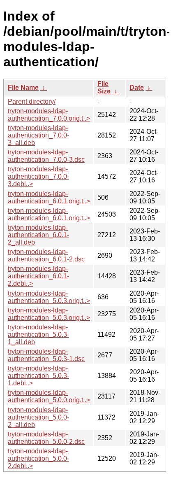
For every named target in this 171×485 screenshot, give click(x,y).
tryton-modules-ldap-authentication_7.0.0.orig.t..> (49, 114)
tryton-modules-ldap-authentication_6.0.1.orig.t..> (49, 197)
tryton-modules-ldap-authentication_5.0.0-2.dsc (46, 438)
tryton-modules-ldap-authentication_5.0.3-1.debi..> (38, 376)
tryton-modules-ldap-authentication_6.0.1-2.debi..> (38, 276)
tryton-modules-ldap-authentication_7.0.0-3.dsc (46, 156)
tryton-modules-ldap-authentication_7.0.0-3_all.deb (38, 135)
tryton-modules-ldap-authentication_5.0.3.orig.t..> (49, 297)
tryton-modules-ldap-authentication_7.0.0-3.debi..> (38, 176)
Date (136, 87)
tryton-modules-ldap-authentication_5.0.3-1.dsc (46, 355)
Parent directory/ (31, 101)
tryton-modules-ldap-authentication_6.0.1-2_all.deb (38, 235)
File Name (23, 87)
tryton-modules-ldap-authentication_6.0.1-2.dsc (46, 255)
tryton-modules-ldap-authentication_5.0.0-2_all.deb (38, 417)
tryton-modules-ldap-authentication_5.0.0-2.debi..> (38, 458)
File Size (104, 87)
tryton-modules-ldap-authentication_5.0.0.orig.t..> (49, 396)
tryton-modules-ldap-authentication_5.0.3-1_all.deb (38, 334)
